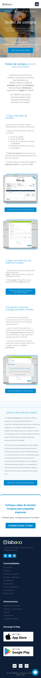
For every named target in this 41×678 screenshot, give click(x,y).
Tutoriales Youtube (10, 619)
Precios (6, 612)
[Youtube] (10, 556)
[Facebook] (5, 556)
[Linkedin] (14, 556)
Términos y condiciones (12, 609)
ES (21, 666)
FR (27, 666)
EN (14, 666)
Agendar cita (8, 615)
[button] (37, 4)
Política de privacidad (11, 606)
